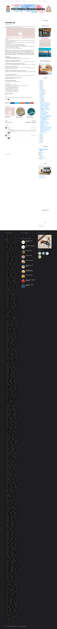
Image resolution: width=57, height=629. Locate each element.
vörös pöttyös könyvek (8, 615)
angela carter (7, 267)
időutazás (7, 396)
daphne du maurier (14, 319)
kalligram (7, 419)
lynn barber (7, 462)
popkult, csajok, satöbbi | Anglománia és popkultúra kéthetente (44, 150)
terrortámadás (14, 584)
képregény (14, 427)
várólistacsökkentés (8, 607)
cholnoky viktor (13, 307)
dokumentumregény (8, 328)
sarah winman (11, 550)
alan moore (7, 255)
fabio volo (7, 355)
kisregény (10, 431)
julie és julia (14, 417)
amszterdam (7, 265)
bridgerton (14, 295)
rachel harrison (8, 534)
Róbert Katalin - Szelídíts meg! (45, 130)
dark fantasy (7, 320)
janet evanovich (13, 406)
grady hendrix (7, 376)
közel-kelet (11, 443)
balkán (10, 281)
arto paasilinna (15, 273)
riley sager (13, 542)
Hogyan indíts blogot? (42, 175)
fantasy (14, 355)
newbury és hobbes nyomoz (9, 500)
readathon (11, 538)
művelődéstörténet (12, 490)
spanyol (10, 559)
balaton (7, 281)
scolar (14, 551)
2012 (40, 139)
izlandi (9, 402)
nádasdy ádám (11, 491)
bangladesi (7, 282)
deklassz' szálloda (11, 323)
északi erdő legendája (14, 350)
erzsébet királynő (8, 350)
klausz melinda (15, 432)
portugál (7, 529)
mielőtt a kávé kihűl (8, 482)
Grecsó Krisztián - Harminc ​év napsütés (45, 110)
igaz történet (14, 396)
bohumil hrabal (8, 290)
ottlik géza (7, 512)
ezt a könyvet (21, 61)
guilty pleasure (7, 379)
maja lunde (7, 469)
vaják (14, 602)
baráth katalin (15, 282)
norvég (11, 504)
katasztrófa (7, 423)
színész (15, 573)
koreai (16, 435)
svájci (14, 564)
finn (13, 358)
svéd (17, 564)
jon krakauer (14, 413)
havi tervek (11, 385)
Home (6, 20)
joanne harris (10, 410)
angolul (9, 268)
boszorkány (10, 293)
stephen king (7, 563)
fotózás (17, 359)
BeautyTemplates (13, 626)
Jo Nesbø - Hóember (43, 111)
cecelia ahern (14, 303)
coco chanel (9, 311)
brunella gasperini (8, 298)
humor (6, 393)
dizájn (12, 327)
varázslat (13, 606)
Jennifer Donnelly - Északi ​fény (45, 108)
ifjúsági (10, 396)
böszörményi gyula (12, 294)
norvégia (15, 504)
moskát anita (7, 487)
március (41, 99)
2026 (40, 80)
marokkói (14, 473)
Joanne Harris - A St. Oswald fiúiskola (44, 123)
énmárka (14, 345)
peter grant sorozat (12, 522)
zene (16, 619)
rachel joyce (12, 534)
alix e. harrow (16, 259)
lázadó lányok (13, 448)
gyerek (14, 379)
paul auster (12, 521)
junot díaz (7, 418)
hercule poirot (11, 388)
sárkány (16, 550)
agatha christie (7, 252)
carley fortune (7, 302)
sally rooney (11, 546)
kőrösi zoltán (7, 443)
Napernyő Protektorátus (9, 494)
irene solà (7, 400)
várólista (16, 606)
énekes (11, 345)
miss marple (11, 483)
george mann (7, 371)
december (42, 89)
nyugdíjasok (12, 507)
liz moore (16, 457)
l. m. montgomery (12, 445)
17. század (11, 235)
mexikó (17, 479)
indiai (10, 397)
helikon (7, 388)
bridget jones (7, 297)
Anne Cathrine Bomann (13, 269)
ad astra (14, 251)
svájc (11, 564)
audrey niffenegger (12, 276)
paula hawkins (16, 521)
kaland (15, 418)
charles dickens (8, 306)
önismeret (7, 513)
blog (6, 289)
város (12, 607)
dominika (7, 329)
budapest (13, 298)
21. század (15, 236)
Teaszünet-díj (42, 131)
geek (11, 370)
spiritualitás (13, 559)
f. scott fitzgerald (12, 354)
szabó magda (11, 565)
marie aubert (15, 470)
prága (14, 529)
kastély (6, 422)
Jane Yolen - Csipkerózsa (44, 106)
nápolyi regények (8, 495)
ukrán (17, 598)
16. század (15, 243)
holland (15, 389)
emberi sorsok (11, 342)
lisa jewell (7, 457)
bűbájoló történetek (13, 299)
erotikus (13, 349)
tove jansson (12, 590)
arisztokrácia (10, 273)
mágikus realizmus (8, 465)
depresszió (13, 324)
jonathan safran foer (15, 414)
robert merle (12, 543)
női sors (10, 505)
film (6, 358)
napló (14, 494)
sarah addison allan (14, 547)
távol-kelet (10, 581)
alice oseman (7, 259)
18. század (15, 235)
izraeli (12, 402)
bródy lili (11, 297)
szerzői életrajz (15, 572)
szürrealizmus (7, 577)
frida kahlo (7, 363)
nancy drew (16, 491)
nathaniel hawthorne (8, 496)
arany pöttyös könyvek (13, 272)
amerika (7, 264)
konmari (13, 435)
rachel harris (16, 533)
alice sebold (12, 259)
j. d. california (16, 402)
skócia (16, 556)
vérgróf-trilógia (8, 610)
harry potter (7, 385)
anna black (13, 268)
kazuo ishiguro (15, 426)
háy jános (7, 387)
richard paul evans (8, 542)
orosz (11, 509)
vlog (11, 614)
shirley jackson (7, 554)
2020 (40, 86)
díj (7, 20)
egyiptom (15, 333)
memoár (13, 477)
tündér (10, 595)
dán (6, 319)
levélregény (15, 453)
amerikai (10, 264)
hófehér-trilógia (10, 389)
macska (7, 464)
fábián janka (16, 354)
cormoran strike (8, 312)
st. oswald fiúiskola (13, 560)
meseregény (13, 479)
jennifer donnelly (14, 409)
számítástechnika (12, 567)
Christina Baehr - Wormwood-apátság (29, 270)
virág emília (7, 612)
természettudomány (8, 584)
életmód (7, 336)
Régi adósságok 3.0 (43, 126)
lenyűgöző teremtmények (9, 453)
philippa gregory (12, 525)
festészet (15, 357)
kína (8, 430)
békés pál (17, 285)
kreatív (10, 444)
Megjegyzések (42, 226)
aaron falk (7, 251)
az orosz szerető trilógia (14, 278)
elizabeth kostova (13, 340)
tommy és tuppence (11, 589)
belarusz (7, 286)
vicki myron (14, 610)
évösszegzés (12, 353)
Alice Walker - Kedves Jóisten (45, 104)
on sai (17, 508)
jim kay (6, 410)
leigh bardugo (13, 449)
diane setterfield (8, 325)
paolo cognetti (7, 516)
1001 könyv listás (8, 242)
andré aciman (12, 265)
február (41, 100)
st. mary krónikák (8, 560)
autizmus (14, 277)
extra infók (7, 354)
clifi (6, 311)
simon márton (12, 554)
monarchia (11, 486)
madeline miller (11, 464)
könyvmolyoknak (16, 440)
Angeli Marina (12, 267)
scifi (11, 551)
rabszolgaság (7, 533)
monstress (15, 486)
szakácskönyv (7, 567)
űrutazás (7, 602)
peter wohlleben (12, 524)
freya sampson (13, 362)
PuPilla (9, 135)
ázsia (17, 280)
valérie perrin (7, 603)
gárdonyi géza (7, 367)
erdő (12, 346)
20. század (11, 236)
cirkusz (6, 310)
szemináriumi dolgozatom (13, 569)
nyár (13, 505)
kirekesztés (16, 430)
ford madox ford (12, 359)
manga (13, 469)
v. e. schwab (10, 602)
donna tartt (10, 329)
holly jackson (7, 392)
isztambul (15, 401)
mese (12, 478)
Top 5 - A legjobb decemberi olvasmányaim (44, 119)
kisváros (7, 432)
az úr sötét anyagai (8, 280)
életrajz (15, 336)
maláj (10, 469)
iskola (6, 401)
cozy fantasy (12, 312)
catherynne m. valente (8, 303)
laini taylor (7, 447)
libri (10, 456)
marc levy (11, 470)
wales (13, 615)
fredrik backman (8, 362)
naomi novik (13, 492)
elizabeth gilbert (8, 340)
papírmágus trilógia (13, 516)
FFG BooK (41, 154)
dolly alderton (14, 328)
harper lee (13, 384)
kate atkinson (11, 423)
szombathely (7, 576)
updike (6, 599)
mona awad (7, 486)
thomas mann (15, 585)
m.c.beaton (16, 462)
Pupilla (6, 94)
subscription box (8, 564)
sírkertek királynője (8, 556)
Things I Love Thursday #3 (44, 112)
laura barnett (11, 447)
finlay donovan (10, 358)
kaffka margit (11, 418)
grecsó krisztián (13, 376)
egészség (14, 332)
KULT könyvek (7, 445)
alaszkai (14, 255)
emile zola (15, 342)
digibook (12, 325)
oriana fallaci (7, 509)
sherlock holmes (12, 552)
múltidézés (15, 487)
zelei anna (13, 619)
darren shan (11, 320)
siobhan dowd (7, 555)
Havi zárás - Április (29, 255)
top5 (16, 589)
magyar (13, 465)
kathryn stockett (8, 426)
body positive (14, 289)
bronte (15, 297)
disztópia (7, 327)
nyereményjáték (8, 507)
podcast (16, 526)
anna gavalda (7, 269)
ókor (16, 507)
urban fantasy (10, 599)
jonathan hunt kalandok (9, 414)
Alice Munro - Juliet (43, 121)
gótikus (11, 375)
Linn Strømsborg (14, 456)
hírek (6, 389)
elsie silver (7, 342)
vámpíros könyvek (8, 606)
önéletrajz (11, 512)
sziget (12, 573)
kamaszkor (10, 419)
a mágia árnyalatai (8, 250)
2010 (40, 141)
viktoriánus (10, 611)
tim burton (12, 586)
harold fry (11, 383)
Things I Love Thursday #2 (44, 122)
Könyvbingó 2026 (41, 47)
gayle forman (7, 370)
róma (15, 543)
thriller (6, 586)
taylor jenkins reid (15, 581)
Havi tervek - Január (43, 132)
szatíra (17, 567)
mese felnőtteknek (8, 479)
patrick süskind (7, 521)
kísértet (7, 431)
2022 (40, 84)
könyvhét (12, 440)
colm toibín (13, 311)
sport (17, 559)
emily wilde (7, 345)
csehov (14, 315)
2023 (40, 83)
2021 (40, 85)
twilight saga (7, 597)
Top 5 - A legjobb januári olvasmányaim (44, 114)
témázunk (13, 582)
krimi (13, 444)
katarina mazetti (14, 422)
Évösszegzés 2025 (29, 250)
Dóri (5, 95)
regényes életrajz (11, 539)
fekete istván (7, 357)
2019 (40, 87)
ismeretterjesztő (10, 401)
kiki (6, 430)
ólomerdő (14, 508)
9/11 (6, 248)
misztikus (15, 483)
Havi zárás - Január (43, 102)
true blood (7, 594)
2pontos (7, 247)
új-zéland (11, 597)
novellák (7, 505)
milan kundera (13, 482)
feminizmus (11, 357)
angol (6, 268)
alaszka (11, 255)
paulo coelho (7, 522)
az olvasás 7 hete (8, 278)
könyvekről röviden (8, 439)
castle (17, 302)
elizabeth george (13, 338)
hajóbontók (14, 380)
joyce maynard (7, 415)
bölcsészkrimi (7, 294)
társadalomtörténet (8, 580)
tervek (6, 585)
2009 (40, 142)
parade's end (11, 517)
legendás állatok (8, 449)
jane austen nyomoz (8, 405)
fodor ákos (7, 359)
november (42, 90)
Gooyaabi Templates (23, 626)
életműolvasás (11, 336)
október (41, 91)
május (41, 97)
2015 (40, 136)
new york (11, 499)
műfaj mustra (7, 490)
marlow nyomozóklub (8, 473)
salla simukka (7, 546)
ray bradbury (7, 538)
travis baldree (12, 593)
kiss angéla (14, 431)
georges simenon (12, 371)
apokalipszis (7, 272)
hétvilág (15, 388)
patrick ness (12, 520)
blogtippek (9, 289)
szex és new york (8, 573)
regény (6, 539)
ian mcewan (15, 393)
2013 (40, 138)
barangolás (11, 282)
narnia (12, 495)
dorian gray (15, 329)
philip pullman (7, 525)
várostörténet (16, 607)
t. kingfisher (12, 577)
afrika (17, 251)
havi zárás (15, 385)
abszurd (11, 251)
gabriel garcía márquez (9, 366)
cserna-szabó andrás (8, 316)
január (41, 101)
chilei (9, 307)
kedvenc (7, 427)
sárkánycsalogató (8, 551)
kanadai (14, 419)
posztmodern (11, 529)
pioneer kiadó (12, 526)
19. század (7, 236)
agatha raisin (12, 252)
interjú (16, 397)
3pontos (10, 247)
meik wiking (14, 475)
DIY (9, 327)
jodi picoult (14, 410)
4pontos (14, 247)
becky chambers (12, 285)
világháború (14, 611)
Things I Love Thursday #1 (44, 129)
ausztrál (11, 277)
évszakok (16, 353)
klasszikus (10, 432)
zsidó (6, 620)
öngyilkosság (15, 512)
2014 (40, 137)
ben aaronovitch (11, 286)
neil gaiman (13, 496)
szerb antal (7, 572)
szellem (15, 568)
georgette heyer (8, 372)
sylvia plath (7, 565)
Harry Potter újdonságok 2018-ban (45, 116)
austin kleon (7, 277)
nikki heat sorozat (16, 503)
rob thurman (7, 543)
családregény (7, 315)
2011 (40, 140)
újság (10, 598)
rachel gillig (11, 533)
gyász (11, 379)
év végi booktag (8, 353)
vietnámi (7, 611)
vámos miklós (15, 603)
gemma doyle (15, 370)
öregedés (14, 513)
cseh (11, 315)
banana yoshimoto (14, 281)
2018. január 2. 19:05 (33, 135)
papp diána (7, 517)
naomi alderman (8, 492)
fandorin (11, 355)
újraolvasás (7, 598)
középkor (15, 443)
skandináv (13, 556)
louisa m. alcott (11, 460)
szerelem (11, 572)
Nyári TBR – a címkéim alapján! (43, 57)
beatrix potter (7, 285)
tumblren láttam (12, 594)
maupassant (10, 474)
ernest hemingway (8, 349)
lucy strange (13, 461)
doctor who (15, 327)
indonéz (13, 397)
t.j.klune (16, 577)
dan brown (9, 319)
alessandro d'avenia (14, 256)
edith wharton (7, 332)
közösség (7, 444)
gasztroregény (7, 368)
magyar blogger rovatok (9, 466)
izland (6, 402)
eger (11, 332)
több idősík (16, 590)
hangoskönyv (7, 383)
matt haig (7, 474)
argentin (7, 273)
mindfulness (7, 483)
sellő (17, 551)
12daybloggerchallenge (14, 242)
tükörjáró (7, 595)
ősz (17, 513)
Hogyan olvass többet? (42, 176)
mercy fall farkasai (8, 478)
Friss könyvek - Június (29, 260)
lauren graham (8, 448)
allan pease (7, 260)
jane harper (13, 405)
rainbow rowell (8, 535)
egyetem (12, 333)
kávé (11, 426)
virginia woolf (11, 612)
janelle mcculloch (8, 406)
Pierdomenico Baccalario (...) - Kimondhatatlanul (45, 118)
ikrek (17, 396)
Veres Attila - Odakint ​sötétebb (45, 115)
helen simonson (15, 387)
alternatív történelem (8, 263)
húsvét (9, 393)
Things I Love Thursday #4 (44, 107)
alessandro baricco (8, 256)
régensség (15, 538)
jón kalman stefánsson (8, 413)
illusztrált (7, 397)
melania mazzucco (8, 477)
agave (16, 252)
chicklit (6, 307)
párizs (15, 517)
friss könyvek (11, 363)
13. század (7, 243)
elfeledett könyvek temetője (9, 337)
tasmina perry (14, 580)
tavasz (6, 581)
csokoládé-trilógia (14, 316)
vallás (11, 603)
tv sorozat (14, 595)
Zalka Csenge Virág (8, 619)
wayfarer (17, 615)
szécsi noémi (7, 568)
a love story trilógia (10, 248)
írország (16, 400)
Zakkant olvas (42, 156)
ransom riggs (13, 537)
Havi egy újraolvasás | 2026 (43, 37)
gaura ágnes (12, 368)
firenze (16, 358)
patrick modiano (8, 520)
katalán (10, 422)
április (41, 98)
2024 (40, 82)
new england (7, 499)
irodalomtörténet (11, 400)
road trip (17, 542)
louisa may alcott (8, 461)
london (7, 460)
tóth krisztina (7, 590)
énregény (7, 346)
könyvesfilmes (13, 439)
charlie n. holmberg (13, 306)
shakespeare (7, 552)
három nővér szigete (8, 384)
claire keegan (10, 310)
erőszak (16, 349)
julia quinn (10, 417)
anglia (16, 267)
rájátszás (12, 535)
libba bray (7, 456)
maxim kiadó (15, 474)
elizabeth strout (8, 341)
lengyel (11, 452)
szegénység (11, 568)
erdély (10, 346)
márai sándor (7, 470)
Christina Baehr (8, 308)
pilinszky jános (7, 526)
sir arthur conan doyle (13, 555)
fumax (15, 363)
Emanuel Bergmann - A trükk (44, 105)
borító (6, 293)
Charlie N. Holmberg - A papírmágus (46, 128)
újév (14, 597)
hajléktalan (10, 380)
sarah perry (7, 550)
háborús (7, 380)
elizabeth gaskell (8, 338)
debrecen (7, 323)
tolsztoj (7, 589)
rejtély (15, 539)
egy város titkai (8, 333)
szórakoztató (12, 576)
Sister (6, 96)
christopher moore (13, 308)
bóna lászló (12, 290)
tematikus (9, 582)
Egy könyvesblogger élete (42, 177)
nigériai (11, 503)
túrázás (16, 594)
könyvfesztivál (7, 440)
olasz (6, 508)
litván (12, 457)
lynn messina (11, 462)
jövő (11, 415)
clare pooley (15, 310)
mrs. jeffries (11, 487)
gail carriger (14, 366)
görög (14, 375)
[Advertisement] (45, 193)
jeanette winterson (8, 409)
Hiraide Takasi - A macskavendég (45, 127)
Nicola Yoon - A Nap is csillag (44, 103)
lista (10, 457)
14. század (7, 235)
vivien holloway (8, 614)
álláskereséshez (12, 260)
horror (16, 392)
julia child (7, 417)
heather (10, 387)
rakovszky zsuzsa (8, 537)
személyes (7, 569)
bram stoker (7, 295)
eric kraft (16, 346)
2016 (40, 135)
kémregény (10, 427)
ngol (15, 500)
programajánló (7, 530)
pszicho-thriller (13, 530)
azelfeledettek (13, 280)
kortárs (7, 436)
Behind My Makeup (43, 158)
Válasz (9, 138)
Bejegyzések (42, 225)
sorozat (7, 559)
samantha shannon (8, 547)
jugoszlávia (14, 415)
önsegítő (11, 513)
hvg (12, 393)
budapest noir (7, 299)
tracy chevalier (8, 593)
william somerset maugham (13, 616)
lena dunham (7, 452)
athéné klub (7, 276)
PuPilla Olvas (42, 152)
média (6, 475)
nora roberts (7, 504)
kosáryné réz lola (11, 436)
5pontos (17, 247)
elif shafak (15, 337)
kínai (10, 430)
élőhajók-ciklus (13, 341)
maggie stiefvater (16, 464)
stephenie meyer (12, 563)
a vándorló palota (14, 250)
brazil (10, 295)
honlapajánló (12, 392)
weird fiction (7, 616)
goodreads (7, 375)
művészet (7, 491)
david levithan (16, 320)
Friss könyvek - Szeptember (44, 64)
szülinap (16, 576)
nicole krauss (7, 503)
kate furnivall (16, 423)
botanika (14, 293)
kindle (13, 430)
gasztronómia (12, 367)
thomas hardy (10, 585)
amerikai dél (14, 264)
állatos (16, 260)
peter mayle (7, 524)
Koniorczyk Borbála (8, 435)
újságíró (14, 598)
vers (11, 610)
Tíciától (6, 26)
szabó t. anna (16, 565)
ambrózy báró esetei (15, 263)
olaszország (10, 508)
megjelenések (10, 475)
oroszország (15, 509)
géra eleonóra (13, 372)
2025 (40, 81)
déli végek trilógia (8, 324)
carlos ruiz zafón (13, 302)
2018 (40, 88)
